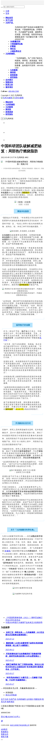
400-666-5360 (13, 91)
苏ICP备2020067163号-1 (10, 717)
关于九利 (4, 699)
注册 (7, 11)
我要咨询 (38, 699)
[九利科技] (12, 98)
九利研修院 (21, 699)
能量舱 (8, 551)
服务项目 (10, 702)
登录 (7, 13)
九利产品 (12, 699)
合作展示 (30, 699)
